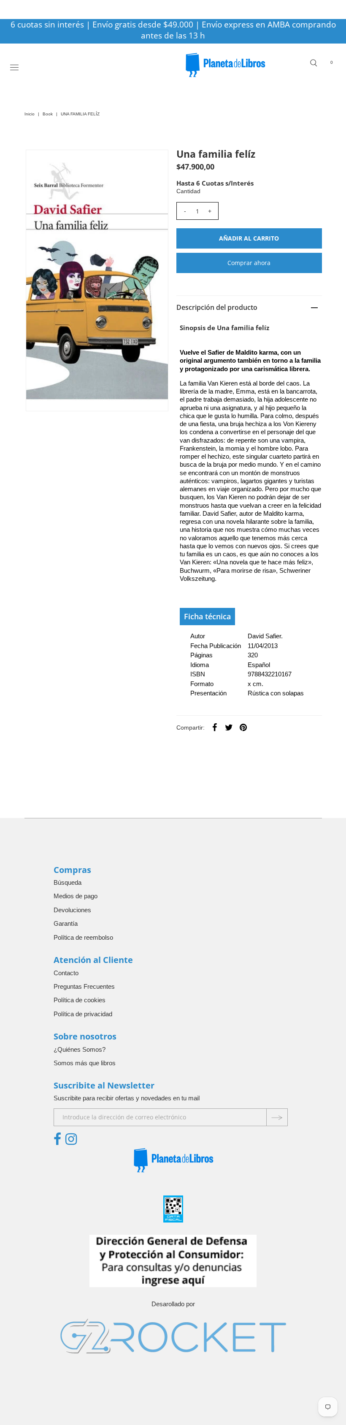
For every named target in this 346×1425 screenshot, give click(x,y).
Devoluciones (72, 910)
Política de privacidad (83, 1013)
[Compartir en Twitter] (229, 727)
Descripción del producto (216, 307)
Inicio (29, 114)
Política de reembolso (83, 937)
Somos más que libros (85, 1063)
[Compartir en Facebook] (214, 727)
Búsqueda (67, 882)
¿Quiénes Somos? (79, 1049)
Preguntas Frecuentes (84, 986)
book (48, 114)
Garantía (66, 923)
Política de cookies (79, 1000)
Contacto (66, 972)
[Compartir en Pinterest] (243, 727)
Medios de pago (75, 896)
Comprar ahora (248, 263)
